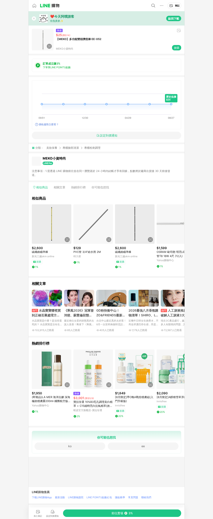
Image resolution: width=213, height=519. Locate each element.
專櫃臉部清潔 (71, 147)
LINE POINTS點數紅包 (99, 497)
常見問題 (133, 497)
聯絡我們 (146, 497)
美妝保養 (51, 147)
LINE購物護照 (75, 497)
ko (70, 446)
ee (143, 446)
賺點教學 (120, 497)
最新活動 (60, 497)
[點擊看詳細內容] (51, 224)
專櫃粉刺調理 (92, 147)
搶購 (176, 47)
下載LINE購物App (42, 497)
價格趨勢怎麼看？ (49, 124)
